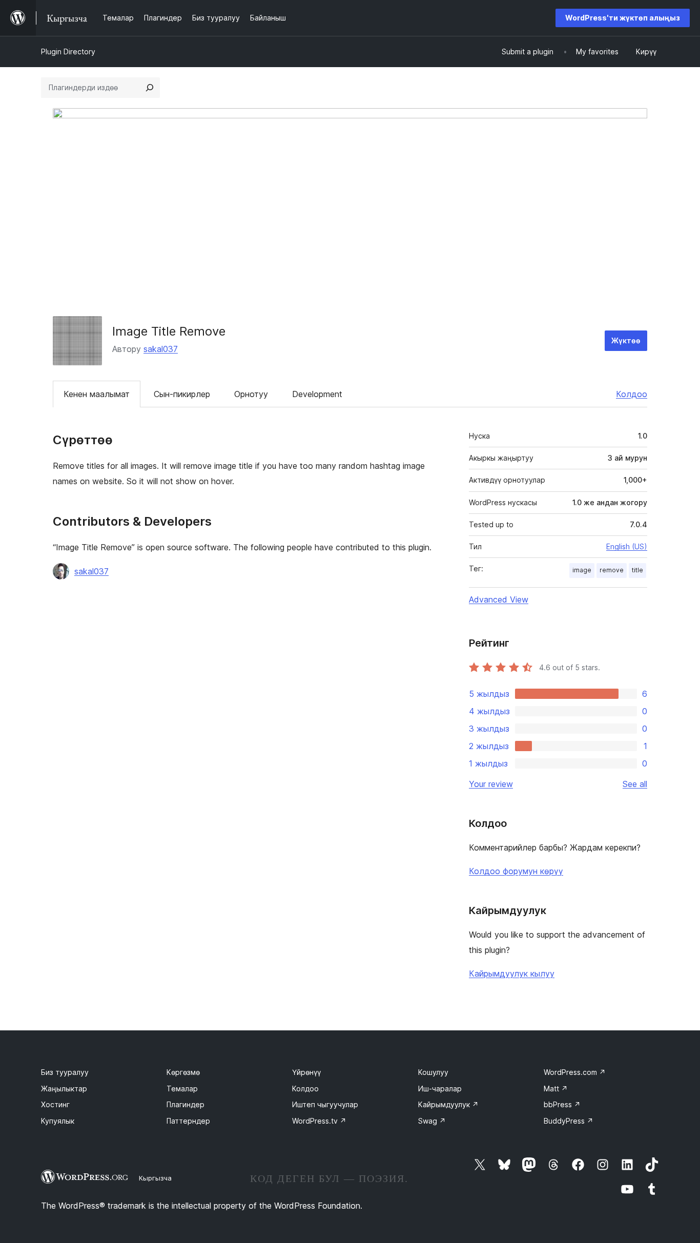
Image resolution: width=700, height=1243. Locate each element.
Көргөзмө (183, 1072)
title (637, 570)
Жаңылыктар (64, 1088)
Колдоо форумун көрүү (516, 871)
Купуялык (57, 1120)
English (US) (626, 546)
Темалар (182, 1088)
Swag (432, 1120)
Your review (491, 784)
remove (612, 570)
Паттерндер (188, 1120)
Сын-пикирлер (182, 394)
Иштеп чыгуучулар (325, 1104)
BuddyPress (568, 1120)
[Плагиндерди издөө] (149, 87)
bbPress (562, 1104)
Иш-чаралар (440, 1088)
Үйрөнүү (306, 1072)
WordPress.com (575, 1072)
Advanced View (498, 599)
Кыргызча (155, 1178)
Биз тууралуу (65, 1072)
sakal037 (160, 349)
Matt (556, 1088)
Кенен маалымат (97, 394)
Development (317, 394)
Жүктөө (626, 340)
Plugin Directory (68, 51)
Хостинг (55, 1104)
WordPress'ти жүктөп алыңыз (622, 17)
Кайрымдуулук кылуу (511, 973)
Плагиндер (185, 1104)
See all (635, 784)
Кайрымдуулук (448, 1104)
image (581, 570)
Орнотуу (251, 394)
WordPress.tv (319, 1120)
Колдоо (631, 394)
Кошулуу (433, 1072)
